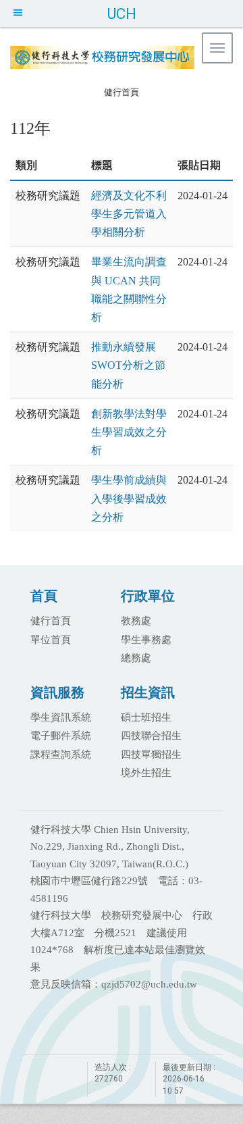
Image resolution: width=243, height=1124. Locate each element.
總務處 (136, 657)
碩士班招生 (146, 716)
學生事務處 (146, 639)
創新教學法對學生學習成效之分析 (129, 432)
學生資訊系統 (60, 716)
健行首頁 (121, 92)
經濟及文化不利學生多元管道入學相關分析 (129, 214)
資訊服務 (57, 692)
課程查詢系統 (60, 754)
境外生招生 (146, 772)
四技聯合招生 (151, 735)
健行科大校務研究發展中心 (124, 59)
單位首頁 (50, 639)
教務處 (136, 620)
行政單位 (148, 595)
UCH (121, 13)
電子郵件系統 (60, 735)
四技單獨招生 (151, 754)
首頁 (43, 595)
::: (97, 90)
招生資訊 (148, 692)
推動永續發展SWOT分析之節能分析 (128, 365)
